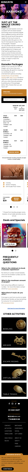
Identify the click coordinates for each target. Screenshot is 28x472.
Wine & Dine (9, 433)
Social (17, 431)
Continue (7, 469)
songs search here (8, 303)
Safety (17, 440)
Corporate (19, 428)
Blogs (7, 440)
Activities (8, 428)
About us (18, 438)
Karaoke (3, 77)
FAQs (16, 443)
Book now (16, 199)
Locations (8, 431)
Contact (8, 425)
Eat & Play (10, 244)
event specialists (13, 288)
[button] (11, 207)
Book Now (14, 152)
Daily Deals (8, 438)
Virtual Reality (14, 75)
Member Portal (14, 455)
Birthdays (18, 425)
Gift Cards (18, 433)
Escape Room (5, 75)
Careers (18, 446)
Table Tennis (13, 77)
